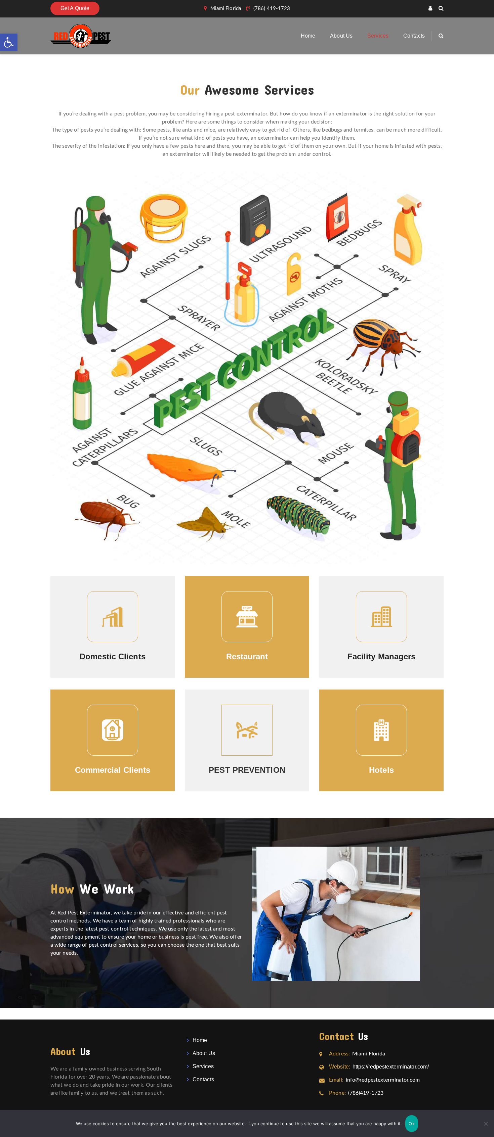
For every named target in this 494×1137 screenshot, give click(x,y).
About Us (341, 36)
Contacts (414, 36)
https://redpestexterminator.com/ (379, 1067)
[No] (485, 1123)
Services (377, 36)
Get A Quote (74, 8)
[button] (8, 42)
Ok (412, 1123)
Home (308, 36)
